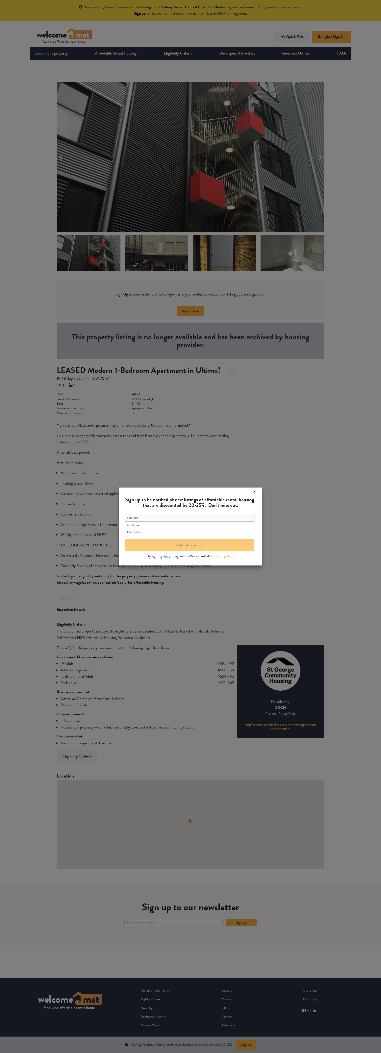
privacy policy (222, 556)
